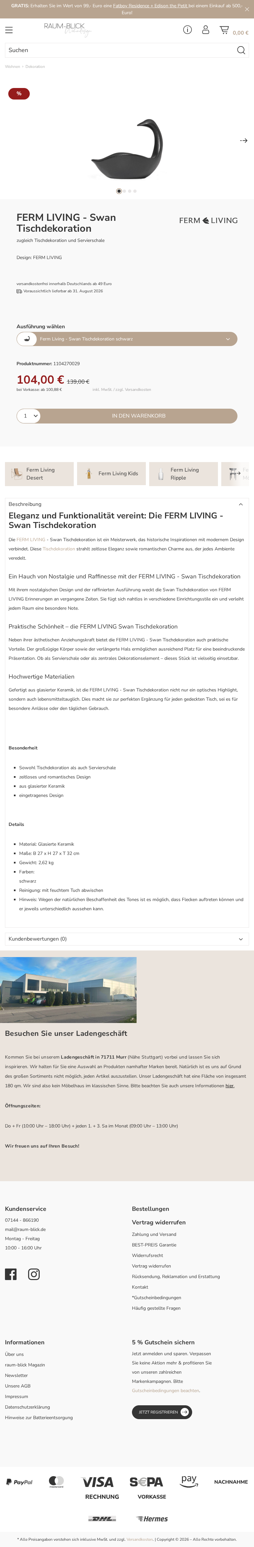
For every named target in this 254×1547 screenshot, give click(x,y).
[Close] (247, 9)
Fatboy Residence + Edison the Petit (151, 6)
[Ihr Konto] (205, 31)
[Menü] (9, 32)
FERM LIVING (31, 540)
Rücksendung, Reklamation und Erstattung (176, 1276)
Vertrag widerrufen (151, 1266)
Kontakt (140, 1287)
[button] (127, 504)
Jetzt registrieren (158, 1412)
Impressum (16, 1396)
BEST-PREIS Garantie (154, 1245)
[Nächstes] (244, 141)
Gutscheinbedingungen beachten (165, 1390)
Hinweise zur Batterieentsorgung (39, 1418)
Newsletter (16, 1375)
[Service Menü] (187, 31)
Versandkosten (140, 1539)
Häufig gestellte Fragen (156, 1308)
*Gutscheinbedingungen (156, 1298)
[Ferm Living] (208, 220)
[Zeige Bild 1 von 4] (119, 191)
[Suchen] (241, 50)
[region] (127, 141)
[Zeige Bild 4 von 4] (135, 191)
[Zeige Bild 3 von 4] (129, 191)
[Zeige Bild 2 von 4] (124, 191)
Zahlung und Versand (154, 1234)
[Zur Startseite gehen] (84, 30)
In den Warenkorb (139, 416)
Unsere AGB (17, 1386)
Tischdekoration (59, 549)
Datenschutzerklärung (27, 1407)
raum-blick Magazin (25, 1365)
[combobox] (119, 50)
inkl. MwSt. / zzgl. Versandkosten (122, 389)
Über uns (14, 1354)
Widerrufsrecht (147, 1255)
